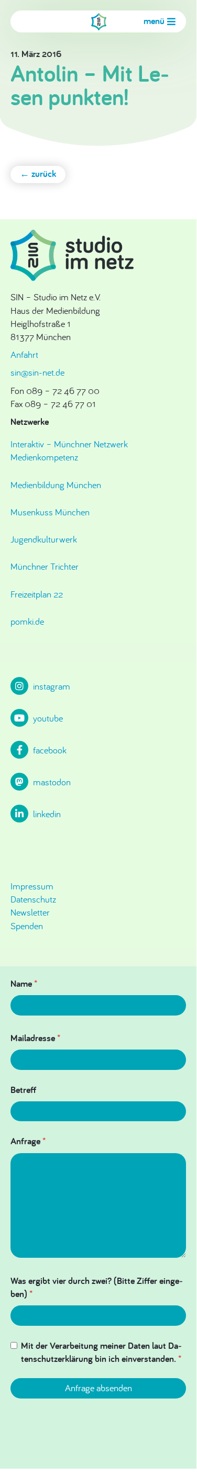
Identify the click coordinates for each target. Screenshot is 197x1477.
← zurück (38, 173)
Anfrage (28, 1141)
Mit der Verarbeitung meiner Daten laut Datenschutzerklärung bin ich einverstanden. (101, 1352)
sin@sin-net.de (37, 372)
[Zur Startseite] (99, 22)
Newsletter (30, 912)
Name (23, 983)
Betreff (23, 1090)
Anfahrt (24, 354)
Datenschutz (33, 899)
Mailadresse (35, 1038)
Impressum (31, 886)
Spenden (26, 926)
